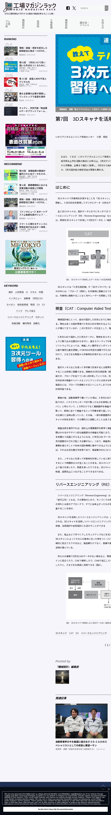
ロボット (39, 317)
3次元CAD (37, 298)
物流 (32, 305)
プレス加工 (30, 311)
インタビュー (15, 298)
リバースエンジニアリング (94, 633)
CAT (71, 633)
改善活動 (16, 323)
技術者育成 (22, 305)
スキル (33, 292)
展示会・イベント (84, 24)
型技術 (38, 24)
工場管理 (51, 24)
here (97, 797)
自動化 (36, 323)
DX (77, 633)
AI (27, 292)
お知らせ (103, 24)
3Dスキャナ (61, 633)
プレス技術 (7, 24)
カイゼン (10, 305)
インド (19, 311)
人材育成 (19, 292)
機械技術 (66, 24)
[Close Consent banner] (109, 789)
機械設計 (23, 24)
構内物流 (26, 323)
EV (43, 305)
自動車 (27, 298)
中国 (41, 292)
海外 (11, 292)
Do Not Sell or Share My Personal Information (55, 809)
